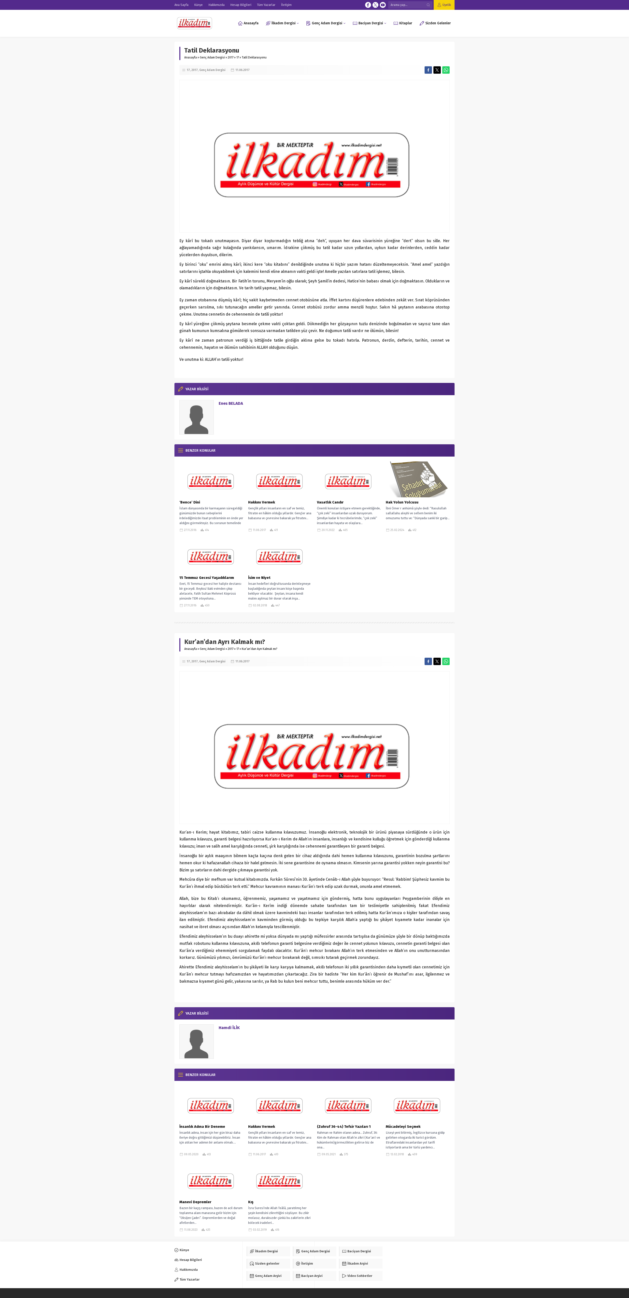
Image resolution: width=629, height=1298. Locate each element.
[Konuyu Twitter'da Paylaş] (437, 70)
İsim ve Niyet (259, 577)
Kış (250, 1202)
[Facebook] (368, 5)
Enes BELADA (231, 403)
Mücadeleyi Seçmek (403, 1126)
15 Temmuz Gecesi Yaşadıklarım (206, 577)
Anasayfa (190, 57)
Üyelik (447, 5)
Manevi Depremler (195, 1202)
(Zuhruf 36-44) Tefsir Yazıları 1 (344, 1126)
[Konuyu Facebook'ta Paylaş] (428, 70)
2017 (230, 57)
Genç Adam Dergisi (212, 57)
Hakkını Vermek (261, 502)
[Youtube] (383, 5)
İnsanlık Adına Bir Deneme (202, 1126)
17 (237, 57)
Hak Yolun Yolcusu (402, 502)
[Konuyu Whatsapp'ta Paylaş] (446, 70)
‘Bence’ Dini (189, 502)
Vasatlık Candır (330, 502)
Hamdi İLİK (229, 1027)
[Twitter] (375, 5)
